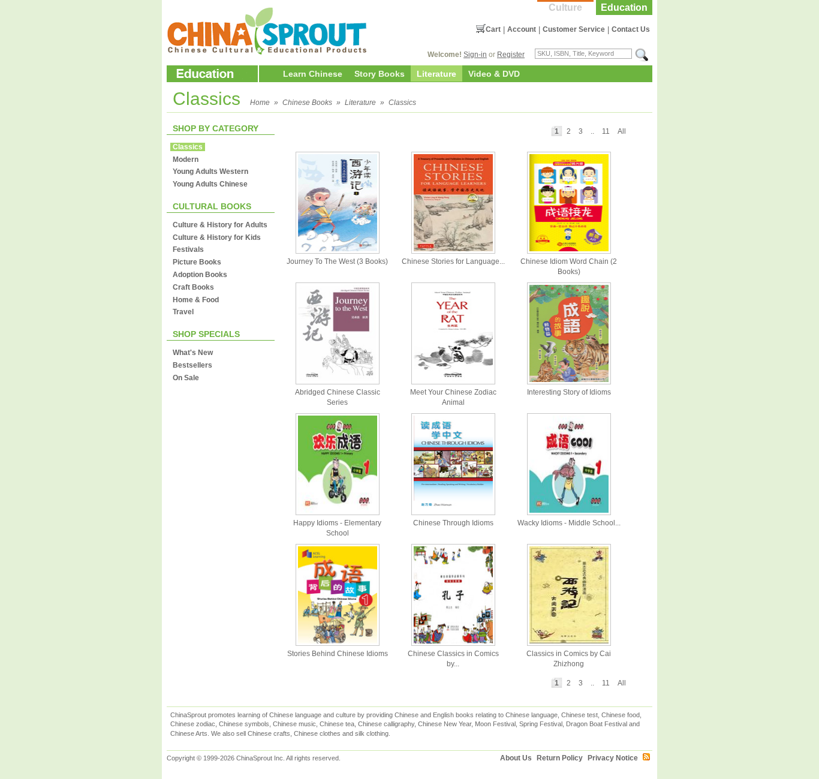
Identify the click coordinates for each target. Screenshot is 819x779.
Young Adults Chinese (210, 184)
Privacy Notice (613, 758)
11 (606, 131)
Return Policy (560, 758)
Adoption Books (200, 274)
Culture (565, 7)
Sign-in (475, 54)
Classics (402, 102)
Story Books (379, 74)
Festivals (188, 249)
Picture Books (197, 262)
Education (624, 7)
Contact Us (631, 29)
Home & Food (196, 300)
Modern (185, 159)
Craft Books (193, 287)
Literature (436, 74)
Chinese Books (307, 102)
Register (511, 54)
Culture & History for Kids (217, 237)
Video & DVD (494, 74)
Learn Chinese (312, 74)
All (622, 131)
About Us (516, 758)
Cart (493, 29)
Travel (183, 312)
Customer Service (574, 29)
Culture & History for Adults (220, 225)
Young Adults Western (210, 171)
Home (260, 102)
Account (521, 29)
